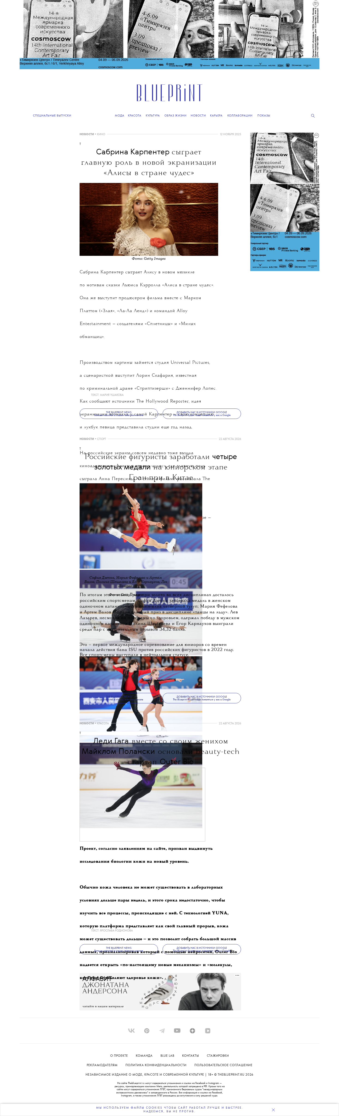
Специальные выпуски (52, 115)
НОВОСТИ (87, 134)
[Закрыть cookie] (273, 1109)
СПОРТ (101, 439)
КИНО (101, 134)
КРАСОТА (103, 723)
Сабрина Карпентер (102, 272)
